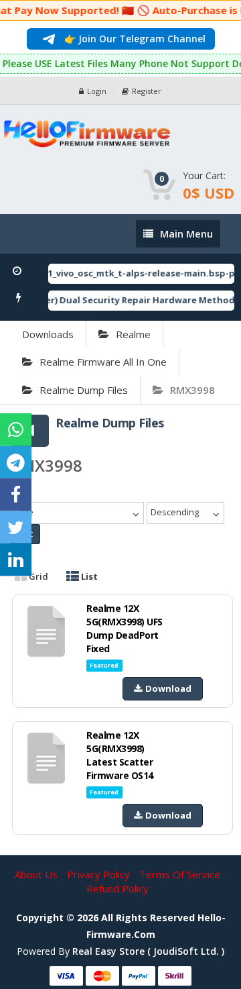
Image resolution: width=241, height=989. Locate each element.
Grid (37, 576)
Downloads (48, 334)
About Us (37, 874)
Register (146, 91)
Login (96, 91)
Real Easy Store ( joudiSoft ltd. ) (148, 951)
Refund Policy (117, 888)
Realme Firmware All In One (103, 361)
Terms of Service (179, 874)
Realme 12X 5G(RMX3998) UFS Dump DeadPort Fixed (124, 628)
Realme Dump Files (83, 390)
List (88, 576)
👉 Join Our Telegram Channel (134, 38)
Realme (133, 334)
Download (168, 688)
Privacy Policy (100, 874)
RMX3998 (192, 390)
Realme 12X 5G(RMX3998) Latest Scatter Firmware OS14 (119, 755)
